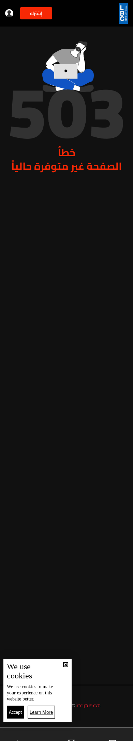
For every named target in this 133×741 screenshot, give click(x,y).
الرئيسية (118, 735)
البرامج (33, 735)
